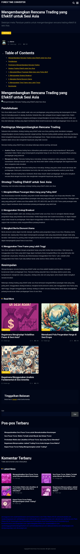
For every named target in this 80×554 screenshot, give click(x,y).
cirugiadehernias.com (47, 519)
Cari (2, 411)
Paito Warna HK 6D (49, 517)
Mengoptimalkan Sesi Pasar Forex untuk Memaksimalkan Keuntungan (30, 432)
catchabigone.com (22, 519)
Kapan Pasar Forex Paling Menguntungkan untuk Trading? (25, 447)
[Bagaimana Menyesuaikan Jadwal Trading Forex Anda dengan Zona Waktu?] (46, 495)
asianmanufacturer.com (21, 517)
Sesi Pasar (6, 33)
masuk (14, 399)
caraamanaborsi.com (53, 523)
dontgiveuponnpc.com (8, 528)
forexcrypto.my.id (17, 521)
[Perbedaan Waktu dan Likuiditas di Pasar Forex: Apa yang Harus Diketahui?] (6, 495)
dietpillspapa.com (67, 526)
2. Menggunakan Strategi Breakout (20, 75)
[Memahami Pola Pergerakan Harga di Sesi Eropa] (60, 317)
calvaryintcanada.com (64, 517)
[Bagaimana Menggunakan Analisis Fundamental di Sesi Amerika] (20, 359)
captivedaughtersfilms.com (36, 523)
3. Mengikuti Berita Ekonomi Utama (20, 79)
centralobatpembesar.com (38, 526)
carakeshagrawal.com (8, 519)
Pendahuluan (12, 61)
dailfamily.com (68, 519)
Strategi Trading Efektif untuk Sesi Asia (21, 68)
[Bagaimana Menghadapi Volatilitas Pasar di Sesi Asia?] (20, 317)
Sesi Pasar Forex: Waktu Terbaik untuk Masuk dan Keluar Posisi (27, 436)
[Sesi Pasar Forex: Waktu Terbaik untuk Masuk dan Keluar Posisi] (46, 483)
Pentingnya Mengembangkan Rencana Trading (24, 65)
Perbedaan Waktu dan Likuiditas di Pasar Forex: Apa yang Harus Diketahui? (32, 440)
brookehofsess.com (8, 523)
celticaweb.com (34, 519)
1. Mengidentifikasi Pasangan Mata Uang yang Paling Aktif (28, 72)
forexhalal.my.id (63, 521)
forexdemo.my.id (39, 521)
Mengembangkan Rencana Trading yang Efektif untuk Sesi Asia (29, 58)
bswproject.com (21, 523)
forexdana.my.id (28, 521)
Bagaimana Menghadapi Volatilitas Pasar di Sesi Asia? (17, 335)
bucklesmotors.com (36, 517)
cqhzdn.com (59, 519)
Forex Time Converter (13, 2)
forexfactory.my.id (52, 521)
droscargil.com (22, 528)
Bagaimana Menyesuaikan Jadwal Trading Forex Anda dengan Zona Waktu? (32, 443)
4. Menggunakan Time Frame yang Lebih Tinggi (24, 83)
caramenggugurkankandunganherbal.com (15, 526)
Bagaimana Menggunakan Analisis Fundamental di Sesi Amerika (17, 378)
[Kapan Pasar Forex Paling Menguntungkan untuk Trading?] (6, 508)
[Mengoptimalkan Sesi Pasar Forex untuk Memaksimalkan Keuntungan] (6, 483)
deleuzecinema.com (54, 526)
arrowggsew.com (7, 517)
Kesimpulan (12, 86)
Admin (12, 42)
